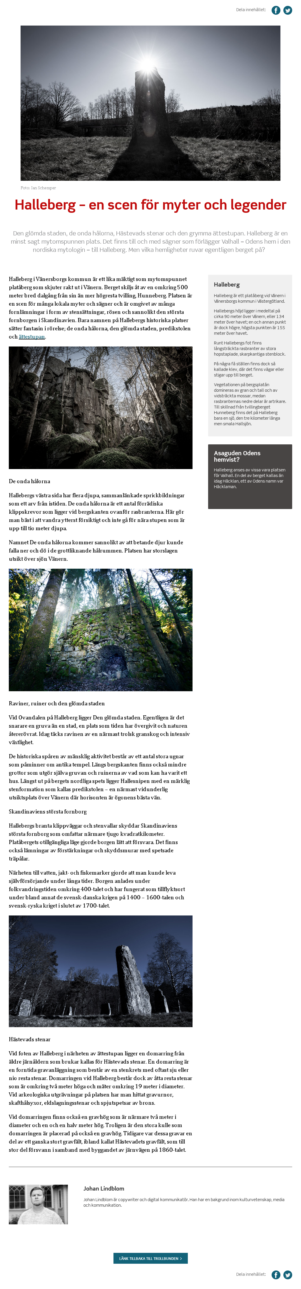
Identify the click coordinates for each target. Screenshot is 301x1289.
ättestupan (32, 336)
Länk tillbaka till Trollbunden (148, 1258)
